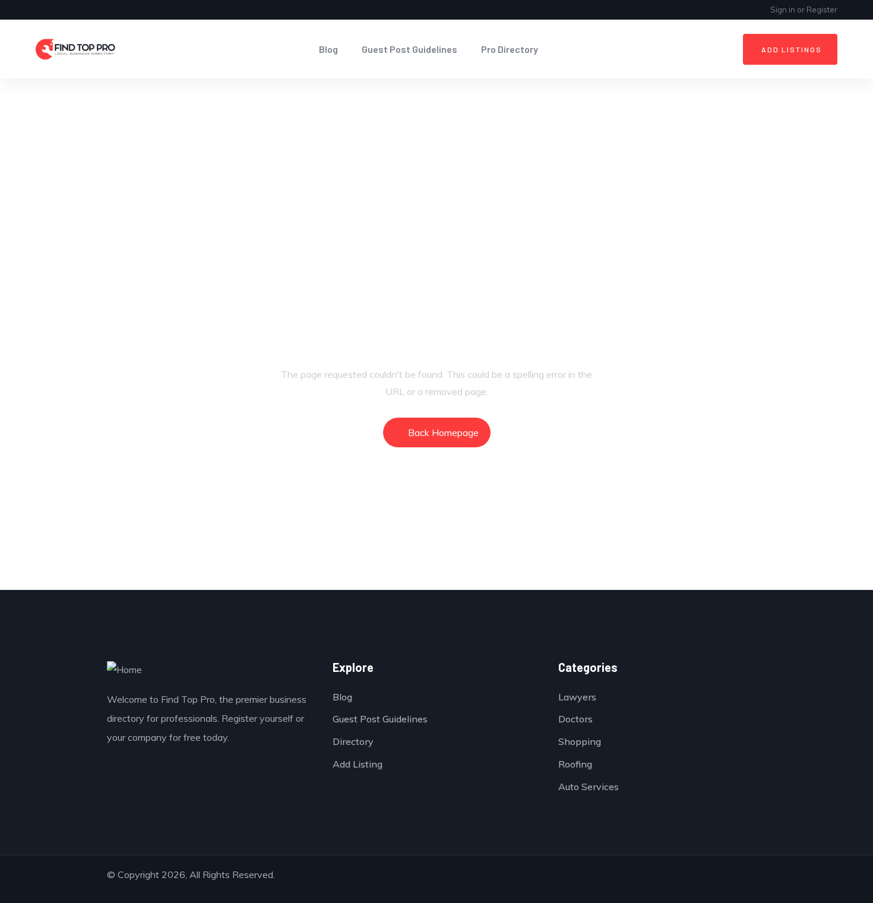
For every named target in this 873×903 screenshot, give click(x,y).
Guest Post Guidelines (409, 49)
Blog (328, 49)
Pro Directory (509, 49)
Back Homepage (443, 432)
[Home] (76, 49)
